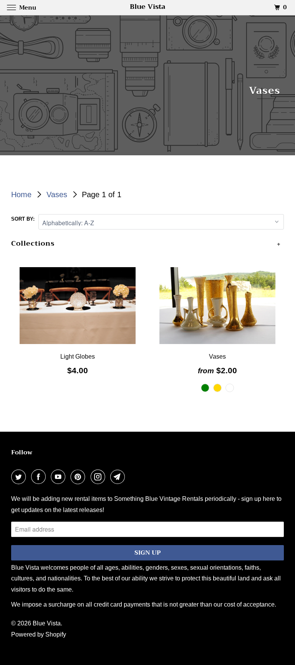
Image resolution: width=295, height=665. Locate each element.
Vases (58, 194)
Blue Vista (47, 623)
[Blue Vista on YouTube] (59, 477)
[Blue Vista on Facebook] (40, 477)
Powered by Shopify (38, 634)
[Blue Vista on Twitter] (20, 477)
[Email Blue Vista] (119, 477)
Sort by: (23, 219)
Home (22, 194)
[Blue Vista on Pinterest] (79, 477)
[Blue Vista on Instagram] (99, 477)
